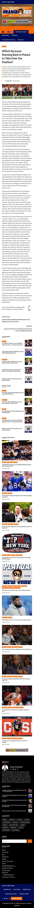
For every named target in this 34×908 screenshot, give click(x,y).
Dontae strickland (10, 307)
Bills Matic (4, 493)
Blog (3, 854)
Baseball (5, 819)
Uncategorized (6, 830)
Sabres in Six (13, 827)
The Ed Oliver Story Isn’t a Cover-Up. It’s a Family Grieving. (16, 620)
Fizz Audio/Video (6, 822)
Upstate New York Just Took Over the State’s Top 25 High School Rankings (11, 370)
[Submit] (30, 841)
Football (4, 46)
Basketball (4, 359)
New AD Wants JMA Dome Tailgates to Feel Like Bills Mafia (17, 649)
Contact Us (5, 857)
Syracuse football (18, 309)
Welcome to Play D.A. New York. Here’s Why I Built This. (16, 590)
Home (3, 863)
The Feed (15, 462)
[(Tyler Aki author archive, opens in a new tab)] (3, 82)
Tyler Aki (9, 81)
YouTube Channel (16, 898)
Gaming (4, 859)
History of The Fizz (7, 861)
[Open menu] (3, 27)
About (3, 850)
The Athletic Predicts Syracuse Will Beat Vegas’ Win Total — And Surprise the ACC (12, 344)
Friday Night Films (6, 555)
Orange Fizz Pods (7, 868)
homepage (18, 307)
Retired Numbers (9, 875)
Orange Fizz (9, 462)
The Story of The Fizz (8, 877)
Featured (10, 586)
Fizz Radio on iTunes (24, 822)
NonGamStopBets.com (8, 866)
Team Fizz (5, 872)
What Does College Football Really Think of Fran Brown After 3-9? (13, 393)
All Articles (5, 852)
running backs (9, 309)
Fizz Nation (15, 822)
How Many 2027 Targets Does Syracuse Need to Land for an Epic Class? (12, 362)
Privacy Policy (6, 870)
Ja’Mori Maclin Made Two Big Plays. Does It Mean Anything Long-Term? (13, 352)
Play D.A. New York (8, 2)
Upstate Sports (19, 555)
